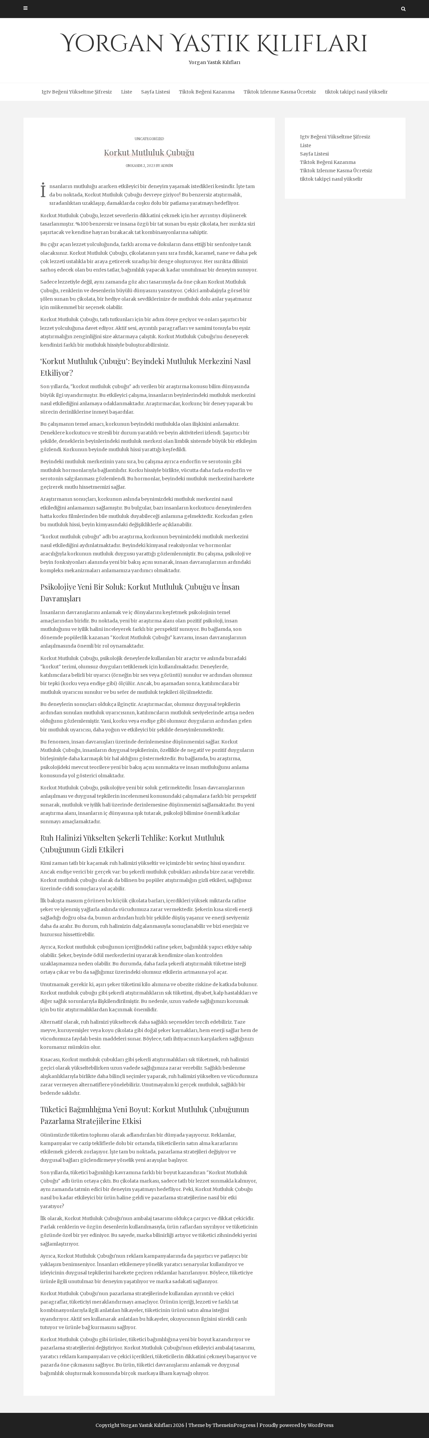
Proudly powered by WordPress (296, 1425)
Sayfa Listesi (155, 92)
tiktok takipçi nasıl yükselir (356, 92)
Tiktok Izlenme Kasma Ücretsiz (280, 92)
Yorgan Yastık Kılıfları (214, 46)
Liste (126, 92)
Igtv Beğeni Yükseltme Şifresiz (77, 92)
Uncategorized (149, 139)
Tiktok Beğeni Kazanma (207, 92)
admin (167, 166)
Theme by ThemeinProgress (221, 1425)
